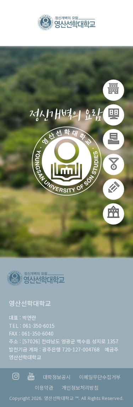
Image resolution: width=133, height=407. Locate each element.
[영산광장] (113, 214)
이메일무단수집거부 (100, 376)
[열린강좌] (113, 164)
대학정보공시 (57, 376)
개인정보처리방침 (80, 387)
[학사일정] (113, 115)
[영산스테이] (113, 139)
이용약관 (44, 387)
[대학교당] (113, 90)
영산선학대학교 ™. (62, 398)
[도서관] (113, 189)
